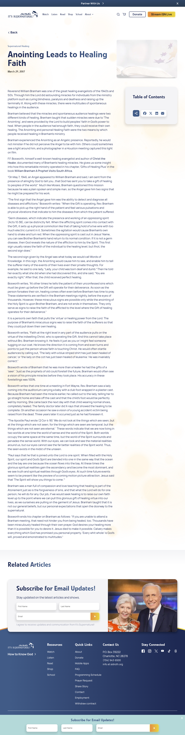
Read (62, 14)
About (88, 14)
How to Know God (20, 654)
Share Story (81, 686)
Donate (137, 14)
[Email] (162, 113)
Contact (79, 692)
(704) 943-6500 (112, 660)
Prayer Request (83, 680)
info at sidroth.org (113, 664)
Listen (54, 14)
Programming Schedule (88, 674)
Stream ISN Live (161, 14)
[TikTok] (169, 651)
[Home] (23, 14)
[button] (177, 3)
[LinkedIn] (156, 113)
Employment (82, 697)
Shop (70, 14)
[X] (150, 113)
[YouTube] (162, 651)
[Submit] (95, 616)
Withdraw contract (85, 703)
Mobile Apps (82, 663)
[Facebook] (144, 113)
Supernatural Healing (18, 46)
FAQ (77, 669)
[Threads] (175, 651)
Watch (45, 14)
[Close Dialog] (182, 718)
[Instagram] (149, 651)
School (79, 14)
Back (13, 32)
